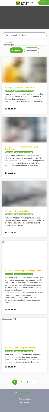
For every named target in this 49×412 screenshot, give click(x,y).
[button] (3, 3)
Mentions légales (24, 399)
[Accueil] (24, 3)
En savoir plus (11, 109)
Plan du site (24, 402)
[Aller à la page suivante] (34, 382)
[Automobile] (24, 43)
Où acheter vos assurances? (44, 3)
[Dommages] (24, 45)
